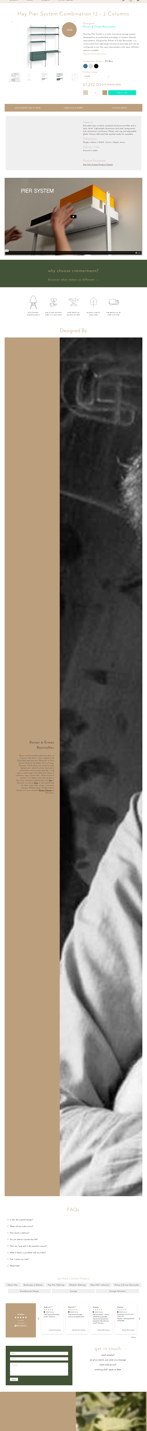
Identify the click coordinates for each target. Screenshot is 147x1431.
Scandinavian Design (29, 1291)
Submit (14, 1379)
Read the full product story (94, 54)
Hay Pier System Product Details (98, 164)
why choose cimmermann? (73, 270)
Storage (73, 1291)
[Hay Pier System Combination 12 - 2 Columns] (43, 46)
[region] (89, 1318)
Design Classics (45, 790)
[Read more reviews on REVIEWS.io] (20, 1326)
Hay (50, 780)
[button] (38, 1318)
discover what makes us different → (73, 279)
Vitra (36, 783)
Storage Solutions (117, 1291)
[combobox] (97, 76)
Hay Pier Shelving (56, 1285)
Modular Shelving (78, 1285)
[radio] (85, 66)
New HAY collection (100, 1285)
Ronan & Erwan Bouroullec (99, 26)
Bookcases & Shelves (33, 1285)
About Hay (13, 1285)
